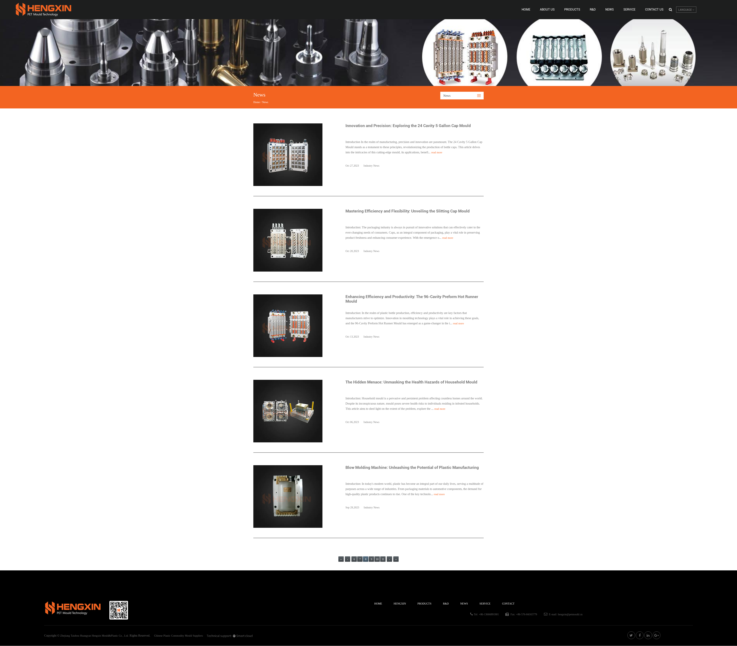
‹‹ (341, 559)
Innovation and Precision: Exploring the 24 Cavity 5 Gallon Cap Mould (408, 125)
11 (383, 559)
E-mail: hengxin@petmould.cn (565, 614)
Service (629, 9)
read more (436, 152)
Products (572, 9)
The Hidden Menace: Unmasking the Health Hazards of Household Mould (411, 382)
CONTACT (508, 603)
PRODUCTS (424, 603)
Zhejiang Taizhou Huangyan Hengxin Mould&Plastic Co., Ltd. (94, 635)
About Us (547, 9)
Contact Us (654, 9)
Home (526, 9)
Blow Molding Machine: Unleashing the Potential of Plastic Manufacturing (412, 467)
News (609, 9)
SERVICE (485, 603)
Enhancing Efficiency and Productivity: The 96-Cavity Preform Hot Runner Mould (411, 299)
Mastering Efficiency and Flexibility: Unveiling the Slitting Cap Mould (407, 211)
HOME (378, 603)
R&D (593, 9)
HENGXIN (400, 603)
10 (377, 559)
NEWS (464, 603)
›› (396, 559)
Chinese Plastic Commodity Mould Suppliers (178, 635)
